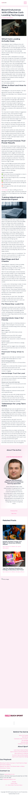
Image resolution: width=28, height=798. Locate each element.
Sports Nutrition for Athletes (9, 546)
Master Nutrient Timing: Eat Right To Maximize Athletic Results (12, 543)
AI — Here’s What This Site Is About (14, 785)
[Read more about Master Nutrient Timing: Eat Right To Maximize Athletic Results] (14, 532)
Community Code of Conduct (21, 738)
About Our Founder (23, 735)
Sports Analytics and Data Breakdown (19, 751)
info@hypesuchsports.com (9, 779)
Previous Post (14, 510)
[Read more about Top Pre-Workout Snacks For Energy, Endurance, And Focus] (14, 559)
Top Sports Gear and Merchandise (20, 755)
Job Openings (25, 740)
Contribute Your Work (23, 743)
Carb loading (4, 190)
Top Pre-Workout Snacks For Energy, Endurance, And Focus (13, 569)
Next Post (14, 513)
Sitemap (14, 781)
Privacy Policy (14, 783)
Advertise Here (24, 742)
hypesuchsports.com (9, 774)
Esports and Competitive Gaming (20, 756)
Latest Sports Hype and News (21, 750)
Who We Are (25, 737)
